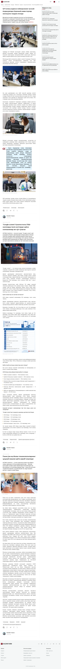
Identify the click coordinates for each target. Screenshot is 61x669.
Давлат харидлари (28, 660)
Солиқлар (13, 207)
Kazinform (30, 22)
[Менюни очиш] (59, 2)
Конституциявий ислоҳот (37, 4)
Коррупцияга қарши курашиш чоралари (32, 657)
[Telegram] (10, 211)
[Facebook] (14, 211)
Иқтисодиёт (21, 207)
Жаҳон (2, 660)
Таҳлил (2, 655)
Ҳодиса (21, 4)
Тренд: (2, 4)
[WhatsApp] (7, 211)
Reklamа (48, 655)
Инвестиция (6, 207)
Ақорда (12, 4)
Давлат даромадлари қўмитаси (26, 439)
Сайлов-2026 (7, 4)
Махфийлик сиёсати (28, 653)
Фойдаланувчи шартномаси (29, 650)
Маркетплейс (13, 439)
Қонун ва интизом (27, 4)
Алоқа (47, 653)
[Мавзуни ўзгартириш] (55, 2)
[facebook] (47, 643)
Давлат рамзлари (27, 655)
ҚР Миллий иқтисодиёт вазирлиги (12, 624)
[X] (17, 211)
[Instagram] (4, 211)
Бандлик (12, 622)
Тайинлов (17, 4)
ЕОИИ (17, 622)
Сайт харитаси (49, 650)
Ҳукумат (23, 622)
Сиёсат (2, 653)
